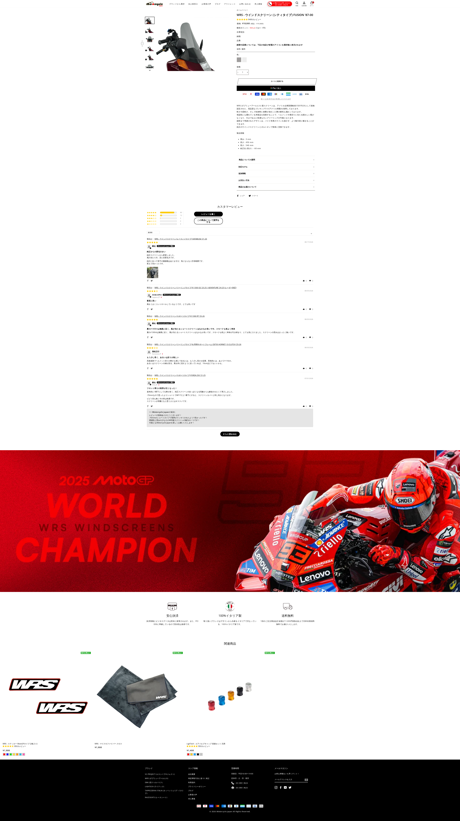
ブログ (218, 4)
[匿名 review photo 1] (152, 272)
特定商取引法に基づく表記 (198, 778)
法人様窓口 (193, 4)
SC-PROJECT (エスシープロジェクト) (160, 774)
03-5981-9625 (242, 788)
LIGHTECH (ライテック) (154, 786)
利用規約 (191, 782)
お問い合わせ (245, 4)
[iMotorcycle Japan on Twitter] (290, 787)
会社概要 (191, 774)
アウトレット (230, 4)
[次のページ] (150, 69)
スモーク (239, 59)
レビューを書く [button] (208, 214)
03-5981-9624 (281, 5)
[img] (152, 242)
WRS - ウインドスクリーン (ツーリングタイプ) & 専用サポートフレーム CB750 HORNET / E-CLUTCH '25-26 (198, 344)
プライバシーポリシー (197, 786)
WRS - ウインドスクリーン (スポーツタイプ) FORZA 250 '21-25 (180, 375)
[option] (192, 44)
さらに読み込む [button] (230, 434)
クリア (244, 59)
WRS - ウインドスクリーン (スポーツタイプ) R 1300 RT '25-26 (180, 316)
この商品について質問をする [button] (208, 221)
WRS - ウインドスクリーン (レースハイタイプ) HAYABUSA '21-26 (181, 239)
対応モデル (243, 167)
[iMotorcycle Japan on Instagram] (276, 787)
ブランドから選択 (177, 4)
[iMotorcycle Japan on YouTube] (285, 787)
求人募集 (258, 4)
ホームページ (242, 10)
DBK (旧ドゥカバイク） (154, 782)
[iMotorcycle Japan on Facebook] (280, 787)
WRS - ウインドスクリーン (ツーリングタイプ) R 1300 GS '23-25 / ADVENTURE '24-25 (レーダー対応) (195, 287)
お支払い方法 (244, 180)
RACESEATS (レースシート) (156, 797)
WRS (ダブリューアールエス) (156, 778)
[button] (242, 19)
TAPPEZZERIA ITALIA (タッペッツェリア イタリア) (164, 792)
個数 (239, 67)
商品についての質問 (247, 159)
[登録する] (306, 779)
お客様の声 (206, 4)
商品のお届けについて (247, 187)
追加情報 (242, 173)
